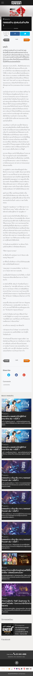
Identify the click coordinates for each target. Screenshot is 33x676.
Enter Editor (16, 28)
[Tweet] (25, 34)
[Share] (15, 34)
